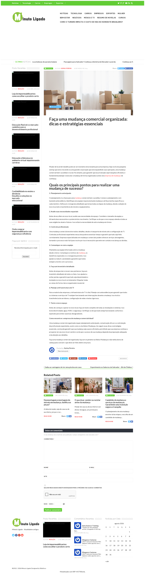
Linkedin (83, 358)
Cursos (122, 18)
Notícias (15, 3)
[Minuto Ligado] (29, 21)
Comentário (49, 439)
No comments (56, 107)
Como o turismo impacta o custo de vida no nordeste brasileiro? (91, 22)
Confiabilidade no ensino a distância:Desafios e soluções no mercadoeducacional (23, 196)
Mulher (121, 13)
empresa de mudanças (113, 176)
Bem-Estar (65, 18)
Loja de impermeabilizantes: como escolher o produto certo (25, 95)
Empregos (48, 3)
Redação (21, 89)
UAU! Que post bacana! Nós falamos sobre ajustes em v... (91, 542)
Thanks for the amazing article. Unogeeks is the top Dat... (87, 529)
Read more (48, 416)
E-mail (92, 467)
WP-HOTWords (79, 572)
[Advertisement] (72, 41)
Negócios (76, 18)
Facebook (129, 68)
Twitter (122, 68)
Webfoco (43, 568)
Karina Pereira (66, 68)
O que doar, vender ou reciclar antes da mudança (87, 401)
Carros (37, 3)
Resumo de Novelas (106, 18)
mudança (78, 198)
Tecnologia (26, 3)
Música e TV (89, 18)
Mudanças (49, 68)
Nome (46, 467)
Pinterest (93, 358)
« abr (107, 561)
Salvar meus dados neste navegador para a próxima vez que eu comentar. (73, 488)
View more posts (63, 351)
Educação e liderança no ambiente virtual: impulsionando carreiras (25, 160)
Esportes (59, 3)
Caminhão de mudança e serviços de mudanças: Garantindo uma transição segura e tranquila (116, 403)
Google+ (74, 358)
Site (45, 476)
